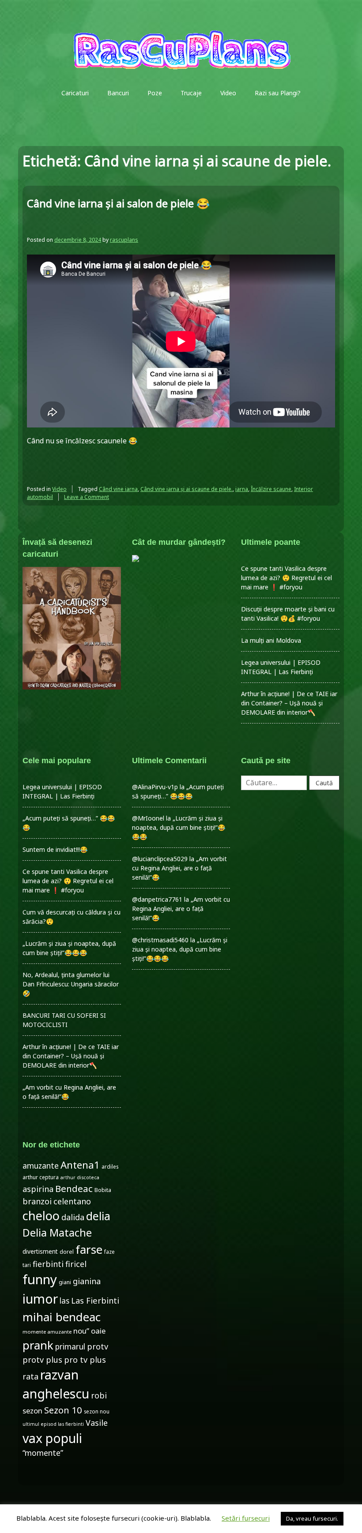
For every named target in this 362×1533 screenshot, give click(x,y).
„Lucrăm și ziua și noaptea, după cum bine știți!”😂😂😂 (178, 827)
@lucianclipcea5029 (160, 859)
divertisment (40, 1251)
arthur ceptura (41, 1177)
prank (38, 1345)
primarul (70, 1347)
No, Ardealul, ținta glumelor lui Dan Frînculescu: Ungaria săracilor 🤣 (71, 984)
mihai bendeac (62, 1317)
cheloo (41, 1215)
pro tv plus (85, 1359)
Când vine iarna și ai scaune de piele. (186, 489)
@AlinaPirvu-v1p (155, 787)
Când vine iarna (118, 489)
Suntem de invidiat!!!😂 (55, 849)
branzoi (37, 1201)
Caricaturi (75, 93)
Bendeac (74, 1188)
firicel (76, 1264)
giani (65, 1282)
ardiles (110, 1166)
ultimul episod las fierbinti (53, 1424)
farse (88, 1249)
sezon (32, 1411)
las (64, 1301)
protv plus (42, 1359)
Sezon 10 (63, 1410)
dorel (67, 1252)
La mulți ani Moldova (271, 640)
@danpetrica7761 (157, 899)
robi (99, 1395)
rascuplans (124, 240)
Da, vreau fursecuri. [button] (312, 1518)
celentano (72, 1201)
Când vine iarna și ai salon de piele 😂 (118, 203)
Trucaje (191, 93)
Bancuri (118, 93)
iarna (241, 489)
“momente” (43, 1453)
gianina (87, 1281)
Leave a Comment (86, 497)
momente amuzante (47, 1331)
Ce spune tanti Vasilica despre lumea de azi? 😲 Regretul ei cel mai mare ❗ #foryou (286, 577)
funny (40, 1279)
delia (98, 1215)
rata (30, 1376)
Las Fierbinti (95, 1300)
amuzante (41, 1166)
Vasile (97, 1422)
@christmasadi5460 (160, 940)
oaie (98, 1331)
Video (228, 93)
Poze (154, 93)
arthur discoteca (79, 1177)
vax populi (52, 1438)
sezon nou (96, 1411)
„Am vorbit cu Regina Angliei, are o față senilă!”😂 (179, 868)
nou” (81, 1331)
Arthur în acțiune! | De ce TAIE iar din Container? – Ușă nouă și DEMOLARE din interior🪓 (289, 703)
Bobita (102, 1190)
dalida (72, 1217)
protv (97, 1346)
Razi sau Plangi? (278, 93)
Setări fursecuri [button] (246, 1518)
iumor (40, 1298)
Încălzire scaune (271, 489)
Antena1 (80, 1165)
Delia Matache (57, 1233)
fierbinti (48, 1264)
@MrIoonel (148, 818)
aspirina (38, 1189)
